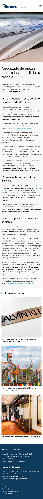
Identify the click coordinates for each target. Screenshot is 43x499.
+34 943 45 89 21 (15, 459)
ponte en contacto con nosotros (22, 283)
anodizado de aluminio (21, 128)
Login (4, 484)
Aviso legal (6, 486)
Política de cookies (9, 489)
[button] (41, 6)
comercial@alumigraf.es (16, 461)
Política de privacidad (10, 491)
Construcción (7, 494)
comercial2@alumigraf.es (17, 479)
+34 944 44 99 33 (16, 476)
